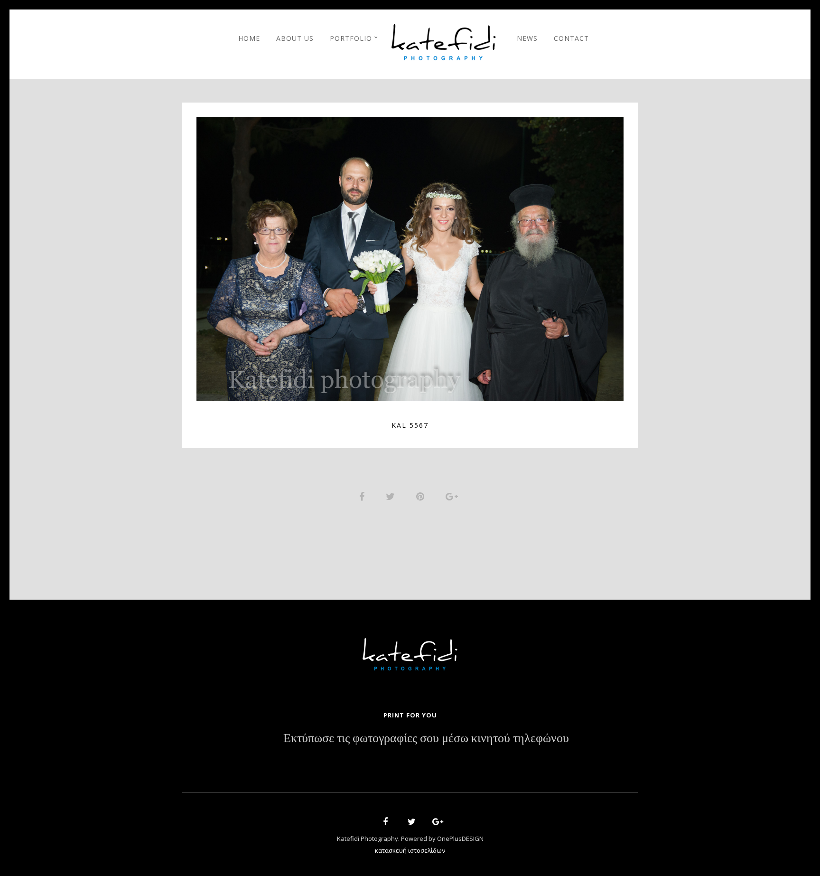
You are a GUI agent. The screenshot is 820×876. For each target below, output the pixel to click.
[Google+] (434, 823)
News (527, 38)
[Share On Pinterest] (422, 495)
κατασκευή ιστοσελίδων (410, 850)
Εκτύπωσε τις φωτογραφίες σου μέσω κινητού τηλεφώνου (426, 738)
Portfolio (351, 38)
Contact (571, 38)
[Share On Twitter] (391, 495)
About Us (295, 38)
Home (249, 38)
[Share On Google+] (453, 495)
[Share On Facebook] (363, 495)
